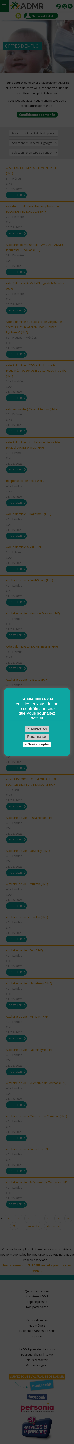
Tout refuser (38, 729)
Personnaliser (37, 736)
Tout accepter (38, 744)
